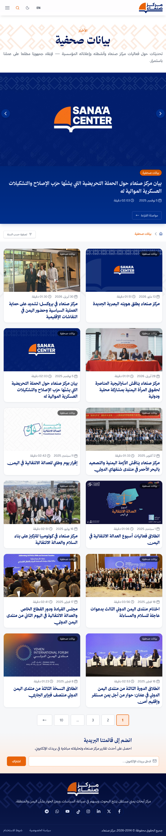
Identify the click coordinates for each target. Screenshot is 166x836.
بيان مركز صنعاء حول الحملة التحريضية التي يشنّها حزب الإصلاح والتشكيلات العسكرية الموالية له (85, 187)
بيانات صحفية (150, 173)
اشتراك (16, 761)
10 (61, 720)
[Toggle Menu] (7, 7)
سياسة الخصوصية (40, 830)
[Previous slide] (160, 113)
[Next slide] (5, 113)
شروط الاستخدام (12, 830)
